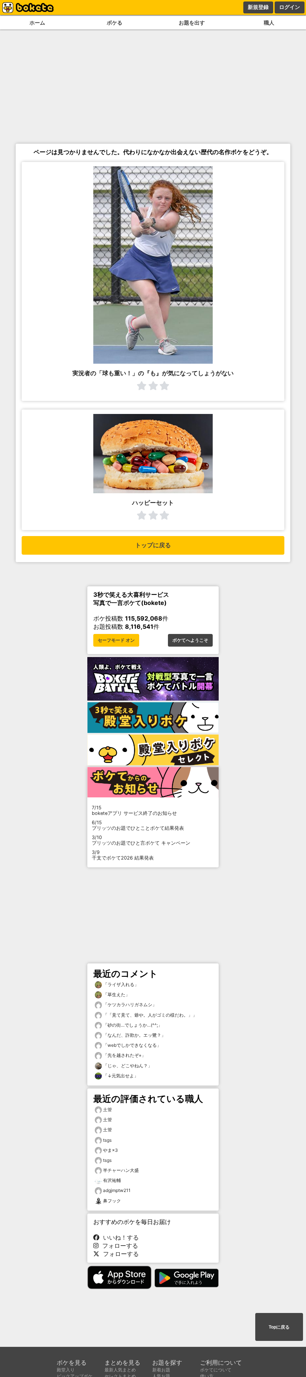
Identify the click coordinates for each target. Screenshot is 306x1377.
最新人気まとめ (120, 1370)
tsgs (107, 1140)
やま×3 (110, 1150)
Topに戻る (279, 1327)
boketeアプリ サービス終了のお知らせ (134, 810)
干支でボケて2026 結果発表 (123, 855)
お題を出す (192, 22)
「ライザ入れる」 (120, 984)
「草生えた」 (116, 994)
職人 (269, 22)
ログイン (289, 7)
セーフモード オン (116, 640)
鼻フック (112, 1201)
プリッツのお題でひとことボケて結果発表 (138, 825)
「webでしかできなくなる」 (131, 1045)
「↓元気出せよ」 (120, 1075)
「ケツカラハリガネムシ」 (129, 1004)
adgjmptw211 (117, 1190)
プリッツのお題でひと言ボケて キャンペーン (141, 840)
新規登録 (258, 7)
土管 (107, 1109)
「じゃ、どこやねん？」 (127, 1065)
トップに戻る (153, 545)
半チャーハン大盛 (121, 1170)
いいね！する (119, 1237)
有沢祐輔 (112, 1180)
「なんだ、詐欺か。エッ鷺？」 (134, 1035)
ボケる (114, 22)
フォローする (118, 1245)
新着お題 (161, 1370)
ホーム (37, 22)
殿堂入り (66, 1370)
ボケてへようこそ (190, 640)
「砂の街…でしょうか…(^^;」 (132, 1025)
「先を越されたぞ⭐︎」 (124, 1055)
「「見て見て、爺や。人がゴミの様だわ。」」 (149, 1015)
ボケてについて (215, 1370)
